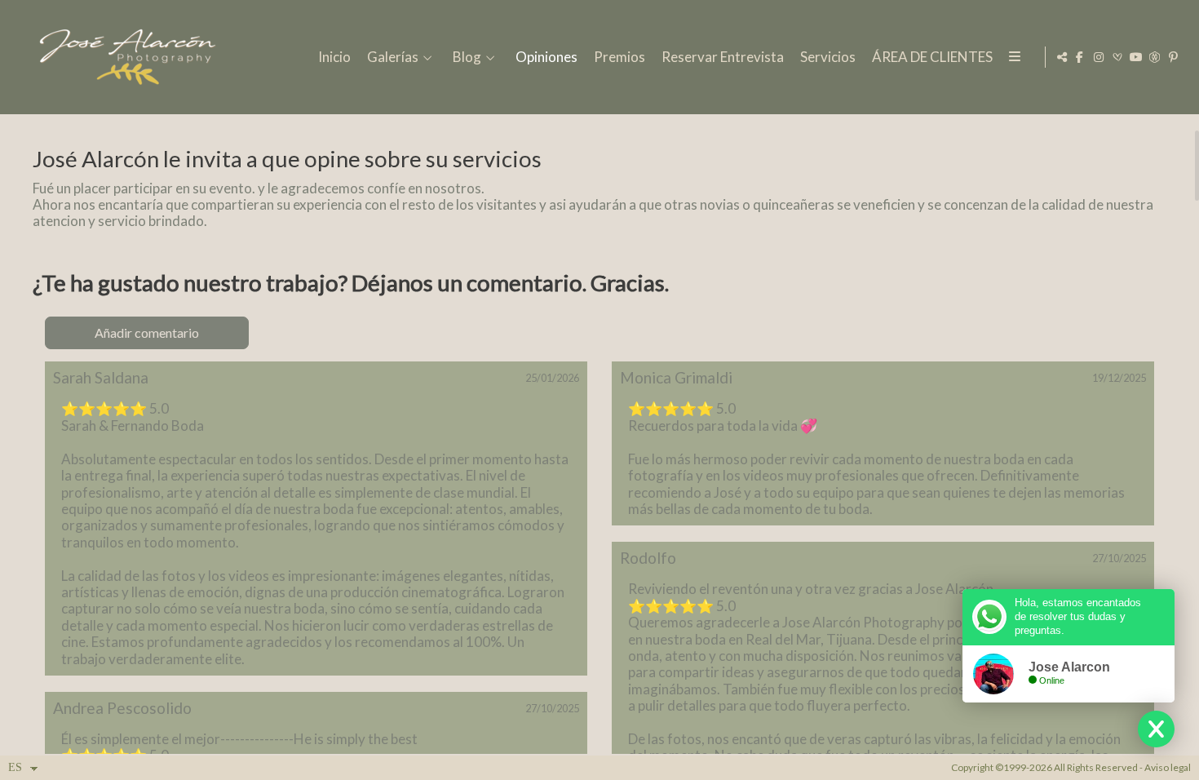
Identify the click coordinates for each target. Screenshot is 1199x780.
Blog (467, 57)
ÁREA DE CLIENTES (932, 57)
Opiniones (546, 57)
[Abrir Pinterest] (1174, 57)
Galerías (392, 57)
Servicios (828, 57)
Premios (619, 57)
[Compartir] (1062, 57)
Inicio (334, 57)
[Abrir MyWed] (1155, 57)
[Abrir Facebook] (1080, 57)
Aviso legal (1167, 767)
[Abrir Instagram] (1099, 57)
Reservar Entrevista (722, 57)
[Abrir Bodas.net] (1117, 57)
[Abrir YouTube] (1136, 57)
